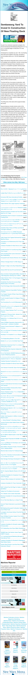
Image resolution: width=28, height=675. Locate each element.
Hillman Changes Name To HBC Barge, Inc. (12, 262)
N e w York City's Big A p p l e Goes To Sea (12, 500)
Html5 (3, 179)
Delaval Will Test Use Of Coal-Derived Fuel (12, 270)
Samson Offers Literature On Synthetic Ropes (12, 479)
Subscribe (14, 572)
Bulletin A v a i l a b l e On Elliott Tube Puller (12, 341)
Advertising (14, 588)
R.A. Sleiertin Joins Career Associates (10, 493)
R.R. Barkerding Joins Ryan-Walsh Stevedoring (13, 528)
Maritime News (7, 621)
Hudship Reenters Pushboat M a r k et (10, 361)
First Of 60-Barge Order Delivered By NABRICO (13, 286)
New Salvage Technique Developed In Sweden (13, 459)
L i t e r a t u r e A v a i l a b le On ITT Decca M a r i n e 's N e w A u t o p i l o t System (14, 467)
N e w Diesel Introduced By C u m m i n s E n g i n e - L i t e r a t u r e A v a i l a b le (14, 431)
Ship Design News (11, 626)
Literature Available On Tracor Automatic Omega (13, 483)
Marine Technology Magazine (24, 650)
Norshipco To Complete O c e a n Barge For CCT (13, 334)
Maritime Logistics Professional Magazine (7, 651)
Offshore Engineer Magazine (23, 665)
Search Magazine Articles (8, 607)
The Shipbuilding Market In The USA (10, 338)
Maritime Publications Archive (11, 617)
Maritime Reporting (15, 624)
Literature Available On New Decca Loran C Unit (13, 245)
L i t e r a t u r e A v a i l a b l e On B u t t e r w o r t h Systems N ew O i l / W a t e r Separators (13, 358)
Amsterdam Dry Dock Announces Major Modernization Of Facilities (11, 282)
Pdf (22, 177)
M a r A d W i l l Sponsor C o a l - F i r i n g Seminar (14, 189)
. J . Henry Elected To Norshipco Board (11, 420)
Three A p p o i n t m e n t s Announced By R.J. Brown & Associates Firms (12, 404)
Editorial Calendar (14, 591)
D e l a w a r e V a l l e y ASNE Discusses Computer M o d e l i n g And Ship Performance (13, 232)
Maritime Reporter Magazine (15, 650)
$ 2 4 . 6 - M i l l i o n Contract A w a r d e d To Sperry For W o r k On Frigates (12, 463)
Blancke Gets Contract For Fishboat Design (12, 451)
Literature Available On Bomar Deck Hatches (12, 363)
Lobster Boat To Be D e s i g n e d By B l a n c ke (13, 193)
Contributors (14, 585)
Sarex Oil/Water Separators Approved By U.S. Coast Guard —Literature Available (12, 323)
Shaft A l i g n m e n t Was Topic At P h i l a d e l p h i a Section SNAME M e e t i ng (14, 400)
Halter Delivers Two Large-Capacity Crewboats (13, 203)
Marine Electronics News (13, 627)
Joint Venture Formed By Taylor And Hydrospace (13, 367)
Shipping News (6, 624)
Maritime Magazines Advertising (16, 618)
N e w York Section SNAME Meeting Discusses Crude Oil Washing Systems (13, 354)
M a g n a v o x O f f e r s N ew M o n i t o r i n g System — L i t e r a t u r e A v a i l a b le (12, 427)
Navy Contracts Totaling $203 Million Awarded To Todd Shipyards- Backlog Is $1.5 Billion (13, 274)
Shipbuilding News (8, 622)
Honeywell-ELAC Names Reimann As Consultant (13, 258)
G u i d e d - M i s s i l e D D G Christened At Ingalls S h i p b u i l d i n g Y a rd (14, 396)
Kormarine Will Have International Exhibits (11, 197)
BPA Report (14, 597)
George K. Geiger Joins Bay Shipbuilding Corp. (13, 266)
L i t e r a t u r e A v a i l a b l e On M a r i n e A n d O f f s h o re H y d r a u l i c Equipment (14, 220)
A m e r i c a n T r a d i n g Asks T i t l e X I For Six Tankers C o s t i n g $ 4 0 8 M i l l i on (13, 200)
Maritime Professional (16, 629)
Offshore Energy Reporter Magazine (15, 666)
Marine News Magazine (7, 665)
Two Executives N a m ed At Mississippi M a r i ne (13, 302)
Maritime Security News (18, 621)
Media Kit (14, 594)
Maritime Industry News (20, 622)
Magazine (14, 575)
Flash (25, 177)
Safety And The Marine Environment (10, 491)
